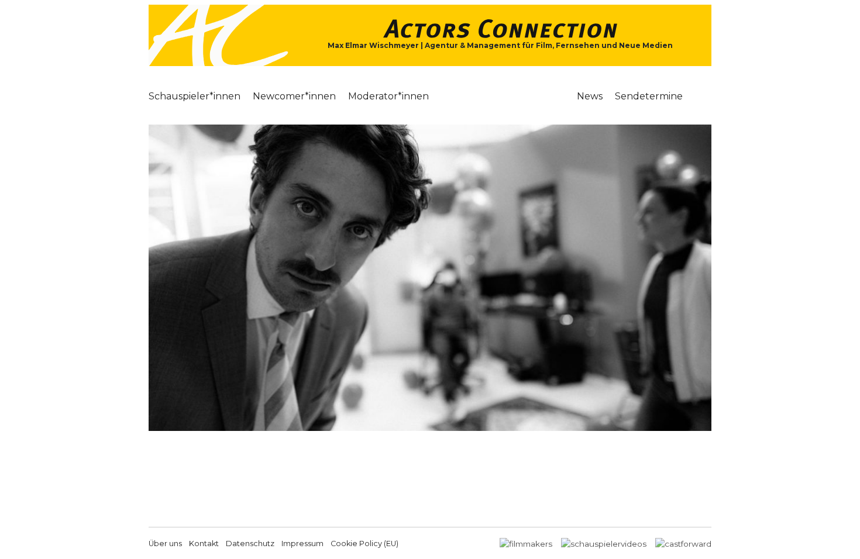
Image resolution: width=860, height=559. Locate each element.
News (590, 96)
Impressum (302, 543)
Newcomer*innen (294, 96)
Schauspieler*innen (194, 96)
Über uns (165, 543)
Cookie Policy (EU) (364, 543)
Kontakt (204, 543)
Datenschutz (250, 543)
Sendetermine (649, 96)
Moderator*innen (388, 96)
